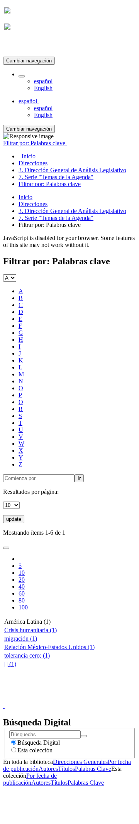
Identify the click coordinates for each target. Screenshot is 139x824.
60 (22, 593)
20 (22, 579)
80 (22, 600)
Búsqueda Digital (38, 742)
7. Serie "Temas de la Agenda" (56, 218)
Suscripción (18, 45)
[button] (22, 76)
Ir (79, 478)
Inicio (25, 197)
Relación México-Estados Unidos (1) (49, 647)
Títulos (66, 768)
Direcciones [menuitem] (33, 163)
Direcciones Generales (80, 762)
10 (22, 572)
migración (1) (20, 638)
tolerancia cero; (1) (27, 655)
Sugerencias (82, 699)
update (13, 519)
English (43, 88)
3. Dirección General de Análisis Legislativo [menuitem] (72, 170)
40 (22, 586)
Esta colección (35, 750)
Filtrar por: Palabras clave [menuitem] (50, 184)
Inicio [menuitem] (27, 156)
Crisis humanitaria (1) (30, 630)
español (43, 81)
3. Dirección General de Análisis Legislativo (72, 211)
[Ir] (84, 736)
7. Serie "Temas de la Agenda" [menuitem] (56, 177)
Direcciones (33, 204)
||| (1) (10, 664)
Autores (48, 768)
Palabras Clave (93, 768)
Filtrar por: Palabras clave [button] (35, 143)
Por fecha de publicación (30, 779)
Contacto (53, 699)
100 (23, 607)
